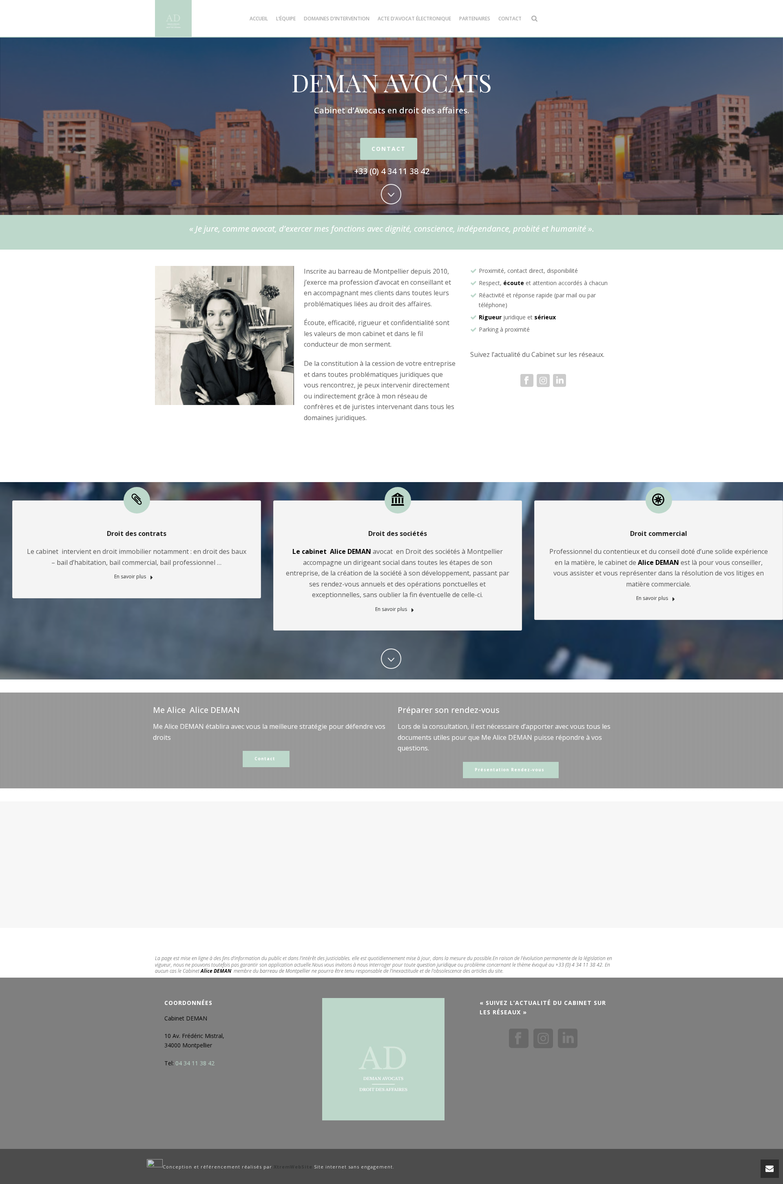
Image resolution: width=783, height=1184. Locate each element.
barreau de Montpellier (285, 970)
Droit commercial (658, 533)
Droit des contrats (136, 533)
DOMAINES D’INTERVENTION (336, 18)
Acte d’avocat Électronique (414, 18)
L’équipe (286, 18)
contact (510, 18)
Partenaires (474, 18)
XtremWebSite (293, 1167)
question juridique (436, 964)
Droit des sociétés (397, 533)
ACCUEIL (259, 18)
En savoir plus (130, 576)
